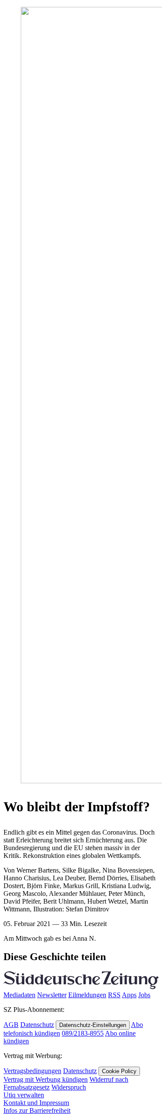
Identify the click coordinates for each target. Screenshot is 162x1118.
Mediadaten (19, 995)
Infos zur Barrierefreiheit (36, 1110)
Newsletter (52, 995)
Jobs (144, 995)
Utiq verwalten (23, 1095)
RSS (114, 995)
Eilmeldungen (87, 995)
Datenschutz (37, 1024)
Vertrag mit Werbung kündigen (45, 1079)
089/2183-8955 (83, 1033)
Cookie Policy (119, 1071)
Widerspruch (68, 1087)
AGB (11, 1024)
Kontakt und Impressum (36, 1102)
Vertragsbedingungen (32, 1070)
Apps (129, 995)
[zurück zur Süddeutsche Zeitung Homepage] (81, 987)
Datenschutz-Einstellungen (92, 1025)
